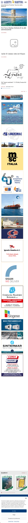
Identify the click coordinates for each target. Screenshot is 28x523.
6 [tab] (7, 88)
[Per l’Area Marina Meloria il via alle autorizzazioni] (14, 17)
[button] (26, 498)
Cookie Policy (10, 521)
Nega (14, 514)
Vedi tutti (23, 91)
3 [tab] (3, 88)
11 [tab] (13, 492)
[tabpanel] (14, 84)
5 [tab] (6, 88)
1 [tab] (1, 88)
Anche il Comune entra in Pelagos (13, 54)
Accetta (14, 511)
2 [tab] (2, 88)
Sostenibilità (3, 32)
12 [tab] (14, 492)
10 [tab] (12, 492)
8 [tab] (9, 88)
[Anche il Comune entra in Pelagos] (14, 43)
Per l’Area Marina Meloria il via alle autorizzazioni (13, 29)
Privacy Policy (16, 521)
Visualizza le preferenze (14, 518)
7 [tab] (8, 88)
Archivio (23, 472)
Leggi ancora (14, 84)
